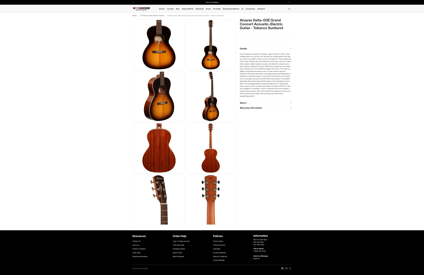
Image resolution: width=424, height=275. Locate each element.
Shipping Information (140, 256)
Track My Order (178, 245)
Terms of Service (219, 245)
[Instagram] (286, 268)
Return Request (178, 256)
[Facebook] (282, 268)
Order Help (136, 252)
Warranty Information (251, 107)
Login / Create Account (181, 241)
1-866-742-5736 (259, 251)
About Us (135, 245)
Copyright (216, 249)
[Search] (289, 8)
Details (243, 48)
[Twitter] (290, 268)
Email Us (256, 258)
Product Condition (139, 249)
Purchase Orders (179, 249)
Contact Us (136, 241)
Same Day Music (143, 268)
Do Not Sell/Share (219, 252)
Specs (243, 102)
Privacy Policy (218, 241)
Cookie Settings (218, 260)
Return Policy (177, 252)
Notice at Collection (220, 256)
